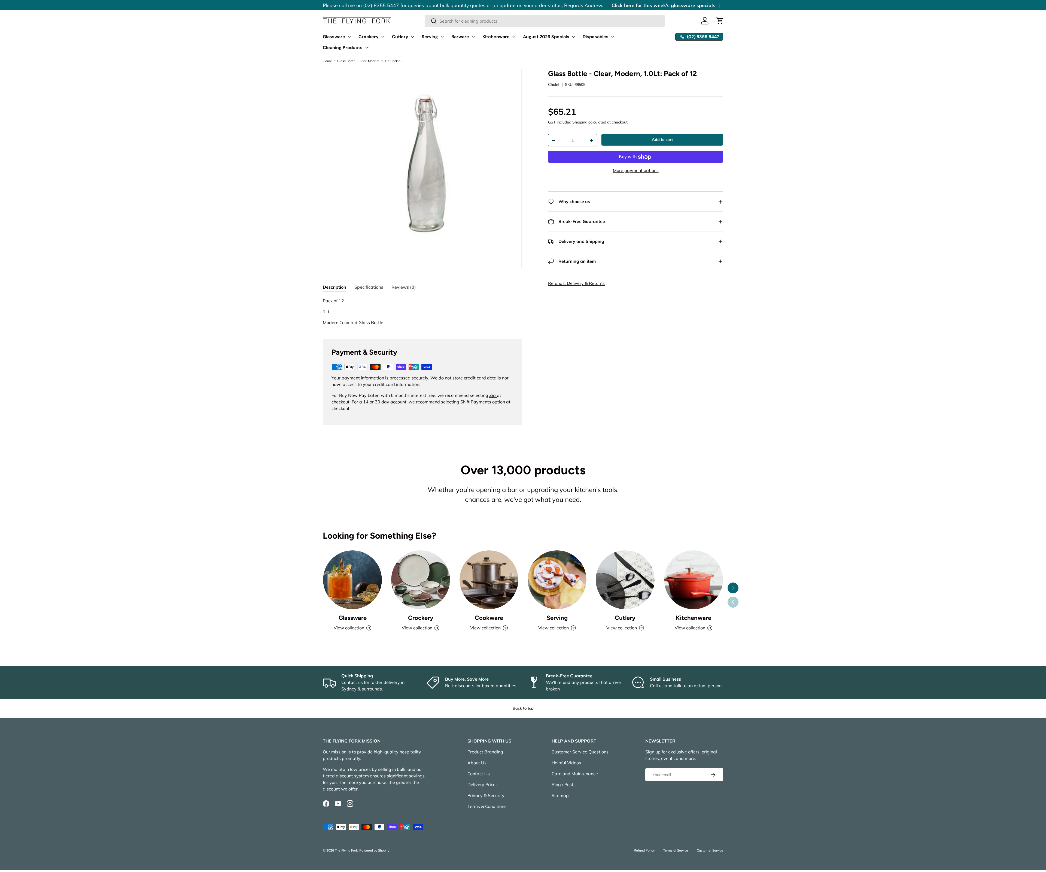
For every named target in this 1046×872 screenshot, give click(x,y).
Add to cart (662, 139)
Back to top (523, 708)
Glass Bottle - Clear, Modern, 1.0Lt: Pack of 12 (370, 61)
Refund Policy (644, 850)
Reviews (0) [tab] (403, 287)
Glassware (334, 37)
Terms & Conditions (486, 806)
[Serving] (557, 579)
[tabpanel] (422, 311)
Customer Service (710, 850)
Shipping (579, 122)
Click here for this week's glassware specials (663, 5)
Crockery (368, 37)
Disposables (596, 37)
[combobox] (545, 21)
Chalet (554, 84)
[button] (720, 21)
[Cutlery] (625, 579)
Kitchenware (496, 37)
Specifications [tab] (368, 287)
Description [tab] (334, 287)
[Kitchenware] (693, 579)
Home (327, 61)
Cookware (489, 617)
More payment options (636, 170)
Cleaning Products (343, 47)
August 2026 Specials (546, 37)
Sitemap (560, 795)
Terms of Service (675, 850)
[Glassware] (352, 579)
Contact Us (478, 773)
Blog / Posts (564, 784)
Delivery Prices (482, 784)
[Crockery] (420, 579)
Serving (430, 37)
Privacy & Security (485, 795)
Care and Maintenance (575, 773)
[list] (422, 168)
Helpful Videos (566, 762)
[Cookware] (489, 579)
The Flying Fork (346, 850)
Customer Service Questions (580, 752)
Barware (460, 37)
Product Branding (485, 752)
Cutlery (400, 37)
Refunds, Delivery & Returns (576, 283)
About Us (476, 762)
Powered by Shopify (374, 850)
